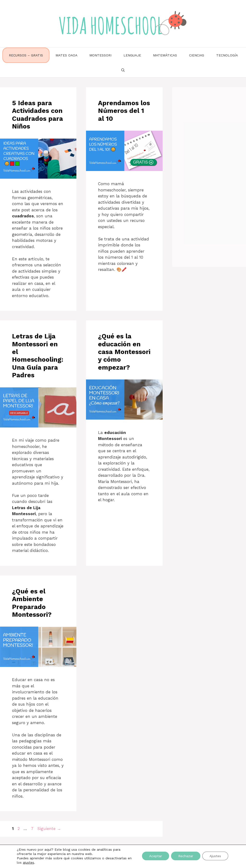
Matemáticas (165, 55)
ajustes (28, 862)
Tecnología (227, 55)
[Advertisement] (209, 175)
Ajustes (215, 856)
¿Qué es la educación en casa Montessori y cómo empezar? (124, 351)
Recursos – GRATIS (26, 55)
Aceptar (155, 856)
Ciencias (196, 55)
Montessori (100, 55)
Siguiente (49, 828)
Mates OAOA (66, 55)
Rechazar (185, 856)
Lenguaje (132, 55)
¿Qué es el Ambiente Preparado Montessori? (32, 602)
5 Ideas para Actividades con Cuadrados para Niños (37, 114)
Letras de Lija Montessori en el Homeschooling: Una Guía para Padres (37, 355)
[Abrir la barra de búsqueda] (123, 70)
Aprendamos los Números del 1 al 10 (124, 110)
